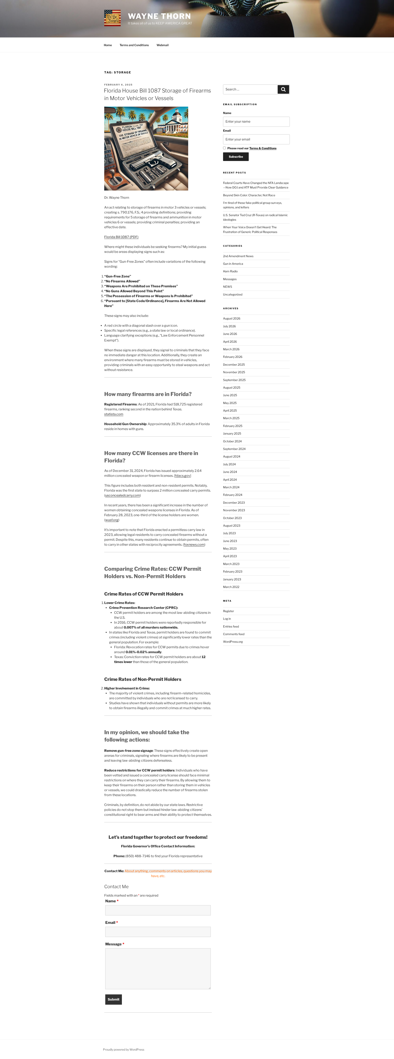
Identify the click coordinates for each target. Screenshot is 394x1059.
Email (111, 923)
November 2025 (234, 372)
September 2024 (234, 449)
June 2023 (230, 541)
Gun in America (233, 263)
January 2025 (232, 433)
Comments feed (233, 634)
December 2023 (234, 502)
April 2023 (230, 556)
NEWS (227, 286)
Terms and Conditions (134, 45)
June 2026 (230, 334)
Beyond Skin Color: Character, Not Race (249, 195)
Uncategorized (232, 294)
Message (114, 944)
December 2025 (234, 364)
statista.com (113, 414)
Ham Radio (230, 271)
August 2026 (231, 318)
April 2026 (230, 341)
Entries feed (231, 626)
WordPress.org (233, 641)
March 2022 (231, 587)
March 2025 (231, 418)
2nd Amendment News (238, 256)
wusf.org (111, 520)
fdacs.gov (182, 476)
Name (112, 901)
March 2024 (231, 487)
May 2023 (230, 548)
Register (228, 611)
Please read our (251, 148)
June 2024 (230, 472)
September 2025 (234, 380)
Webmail (163, 45)
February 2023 (232, 571)
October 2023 (232, 518)
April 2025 (230, 410)
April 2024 (230, 479)
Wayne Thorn (159, 16)
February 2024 (232, 494)
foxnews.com (194, 545)
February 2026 (232, 356)
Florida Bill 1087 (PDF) (121, 237)
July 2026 (229, 326)
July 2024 (229, 464)
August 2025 (231, 387)
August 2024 (231, 456)
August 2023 (231, 525)
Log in (227, 618)
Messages (230, 279)
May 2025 (230, 403)
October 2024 (232, 441)
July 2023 (229, 533)
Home (108, 45)
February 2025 (232, 426)
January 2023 (232, 579)
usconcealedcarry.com (122, 495)
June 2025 (230, 395)
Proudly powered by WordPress (123, 1049)
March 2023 (231, 564)
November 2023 (234, 510)
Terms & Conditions (262, 148)
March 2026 (231, 349)
